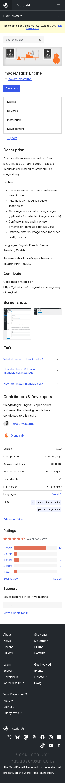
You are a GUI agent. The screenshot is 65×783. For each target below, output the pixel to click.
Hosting (8, 647)
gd (33, 502)
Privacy (8, 653)
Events (38, 670)
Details (11, 102)
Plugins (38, 647)
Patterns (39, 653)
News (7, 641)
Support (12, 138)
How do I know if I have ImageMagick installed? (19, 371)
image (40, 502)
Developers (10, 677)
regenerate (54, 509)
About (7, 634)
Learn (7, 664)
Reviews (12, 111)
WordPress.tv (13, 683)
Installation (14, 120)
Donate (40, 677)
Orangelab (17, 435)
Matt (8, 700)
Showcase (41, 634)
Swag (39, 683)
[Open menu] (59, 5)
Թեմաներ (41, 641)
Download (12, 88)
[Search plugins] (40, 39)
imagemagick (53, 502)
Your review (10, 578)
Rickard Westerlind (20, 79)
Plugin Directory (12, 15)
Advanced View (13, 519)
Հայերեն (18, 728)
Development (15, 129)
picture (42, 509)
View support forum (15, 613)
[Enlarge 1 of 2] (26, 313)
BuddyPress (12, 713)
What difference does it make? (23, 359)
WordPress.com (15, 694)
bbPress (10, 706)
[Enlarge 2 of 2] (57, 313)
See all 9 (57, 494)
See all (57, 578)
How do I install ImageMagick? (23, 383)
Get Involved (42, 664)
